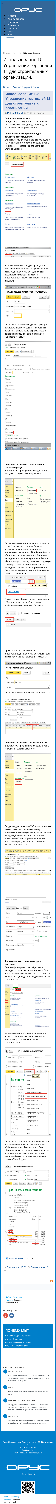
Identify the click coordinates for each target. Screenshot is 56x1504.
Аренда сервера (16, 18)
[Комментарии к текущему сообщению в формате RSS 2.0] (51, 1281)
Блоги (6, 87)
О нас (11, 31)
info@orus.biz (28, 1450)
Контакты (12, 28)
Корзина (9, 1300)
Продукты (13, 22)
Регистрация (17, 1297)
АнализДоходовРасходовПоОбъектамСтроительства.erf (17, 1258)
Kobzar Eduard (15, 113)
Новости (12, 15)
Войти (8, 1297)
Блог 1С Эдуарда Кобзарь (26, 87)
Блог (10, 34)
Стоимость (13, 25)
